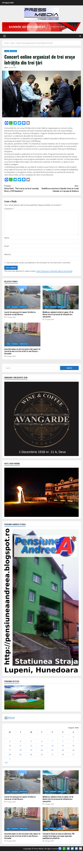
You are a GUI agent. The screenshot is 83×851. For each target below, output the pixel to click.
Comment (9, 209)
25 (20, 754)
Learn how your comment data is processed (54, 271)
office (6, 67)
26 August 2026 (11, 356)
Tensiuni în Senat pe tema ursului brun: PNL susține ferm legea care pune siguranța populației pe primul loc (61, 819)
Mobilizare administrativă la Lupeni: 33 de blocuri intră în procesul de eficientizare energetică (61, 297)
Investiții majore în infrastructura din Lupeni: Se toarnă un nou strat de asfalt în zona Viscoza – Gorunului (22, 334)
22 (63, 750)
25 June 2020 (12, 67)
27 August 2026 (11, 317)
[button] (4, 36)
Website (7, 254)
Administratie (23, 307)
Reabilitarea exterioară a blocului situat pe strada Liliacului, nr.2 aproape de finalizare (60, 188)
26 (31, 754)
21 (52, 750)
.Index (6, 51)
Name (6, 238)
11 (20, 745)
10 (10, 745)
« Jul (6, 762)
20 (42, 750)
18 (20, 750)
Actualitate (13, 51)
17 (10, 750)
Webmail (11, 717)
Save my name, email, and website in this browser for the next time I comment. (39, 262)
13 (42, 745)
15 (63, 745)
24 (10, 754)
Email (6, 246)
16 (73, 745)
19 (31, 750)
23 (73, 750)
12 (31, 745)
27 (42, 754)
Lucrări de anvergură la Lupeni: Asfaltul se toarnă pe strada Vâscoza (22, 297)
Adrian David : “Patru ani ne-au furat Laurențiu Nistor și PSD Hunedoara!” (21, 188)
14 (52, 745)
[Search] (80, 36)
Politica (60, 828)
